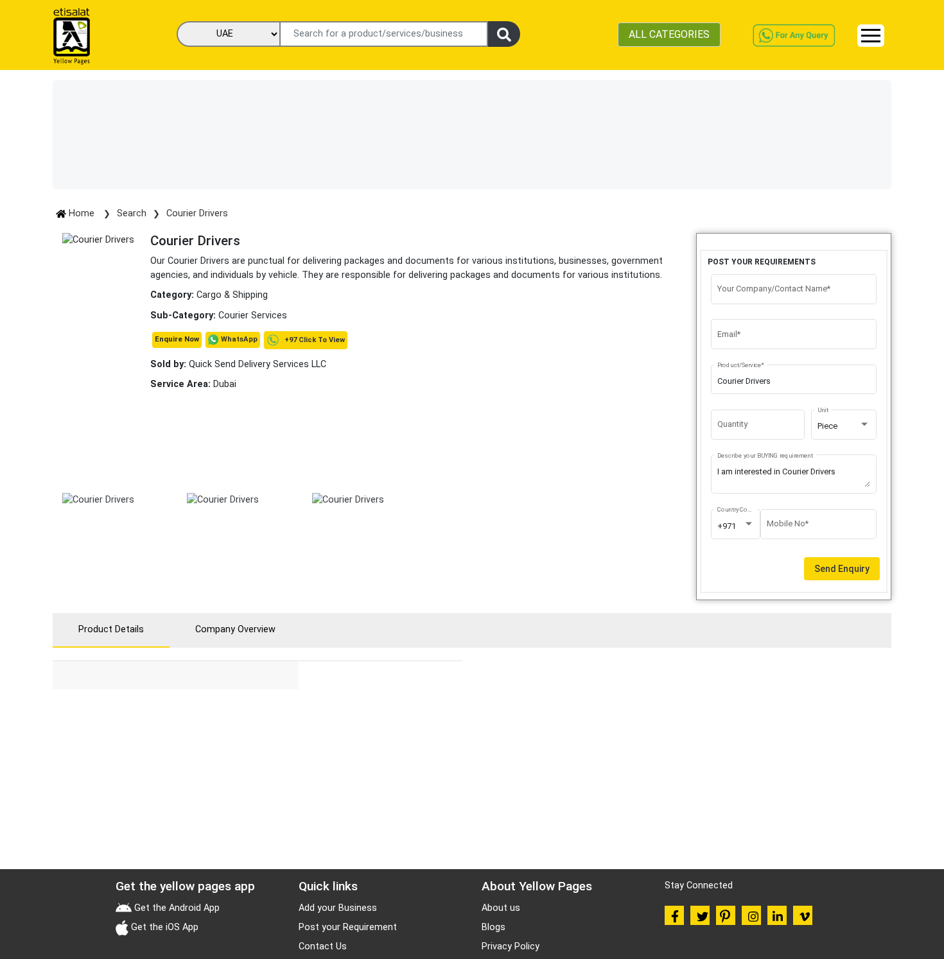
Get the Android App (176, 908)
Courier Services (252, 315)
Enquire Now (177, 339)
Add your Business (338, 908)
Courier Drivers (197, 213)
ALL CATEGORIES (669, 34)
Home (81, 213)
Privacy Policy (510, 946)
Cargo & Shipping (232, 294)
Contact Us (323, 946)
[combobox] (843, 426)
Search (131, 213)
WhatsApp (239, 339)
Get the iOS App (163, 927)
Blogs (493, 927)
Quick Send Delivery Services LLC (238, 364)
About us (501, 908)
